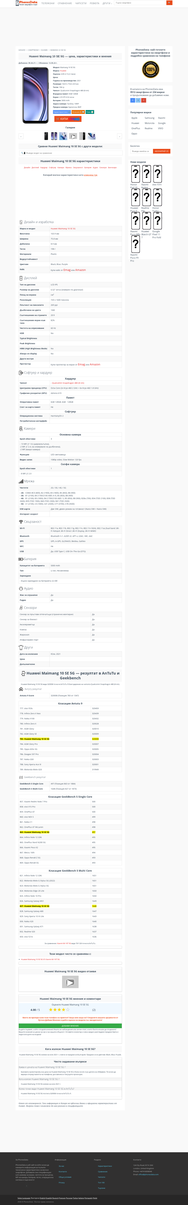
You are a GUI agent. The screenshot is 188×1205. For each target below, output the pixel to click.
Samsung (149, 117)
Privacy (62, 1182)
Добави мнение (70, 1025)
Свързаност (78, 167)
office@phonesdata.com (148, 1174)
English (42, 1198)
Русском (69, 1198)
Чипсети (81, 3)
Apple (134, 117)
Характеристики (105, 1166)
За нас (61, 1166)
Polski (95, 1198)
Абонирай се (161, 151)
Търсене (101, 1188)
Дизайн (27, 167)
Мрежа (69, 167)
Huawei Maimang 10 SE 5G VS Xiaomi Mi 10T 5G (40, 959)
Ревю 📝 (89, 112)
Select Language (24, 1198)
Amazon (80, 270)
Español (49, 1198)
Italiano (81, 1198)
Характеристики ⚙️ (62, 112)
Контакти (63, 1171)
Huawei (63, 70)
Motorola (149, 123)
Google (162, 123)
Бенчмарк (112, 167)
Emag (67, 270)
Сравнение (65, 3)
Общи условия (65, 1177)
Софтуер (52, 167)
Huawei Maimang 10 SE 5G (63, 228)
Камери (61, 167)
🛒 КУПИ (62, 119)
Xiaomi (161, 117)
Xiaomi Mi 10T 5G (64, 943)
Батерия (87, 167)
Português (88, 1198)
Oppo (134, 133)
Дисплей (35, 167)
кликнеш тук (90, 175)
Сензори (103, 167)
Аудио (95, 167)
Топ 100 (101, 1182)
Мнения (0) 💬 (78, 112)
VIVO (160, 128)
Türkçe (75, 1198)
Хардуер (43, 167)
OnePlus (135, 128)
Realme (148, 128)
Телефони (48, 3)
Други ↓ (107, 3)
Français (62, 1198)
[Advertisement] (94, 27)
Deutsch (55, 1198)
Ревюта (94, 3)
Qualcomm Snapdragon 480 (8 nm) (68, 383)
